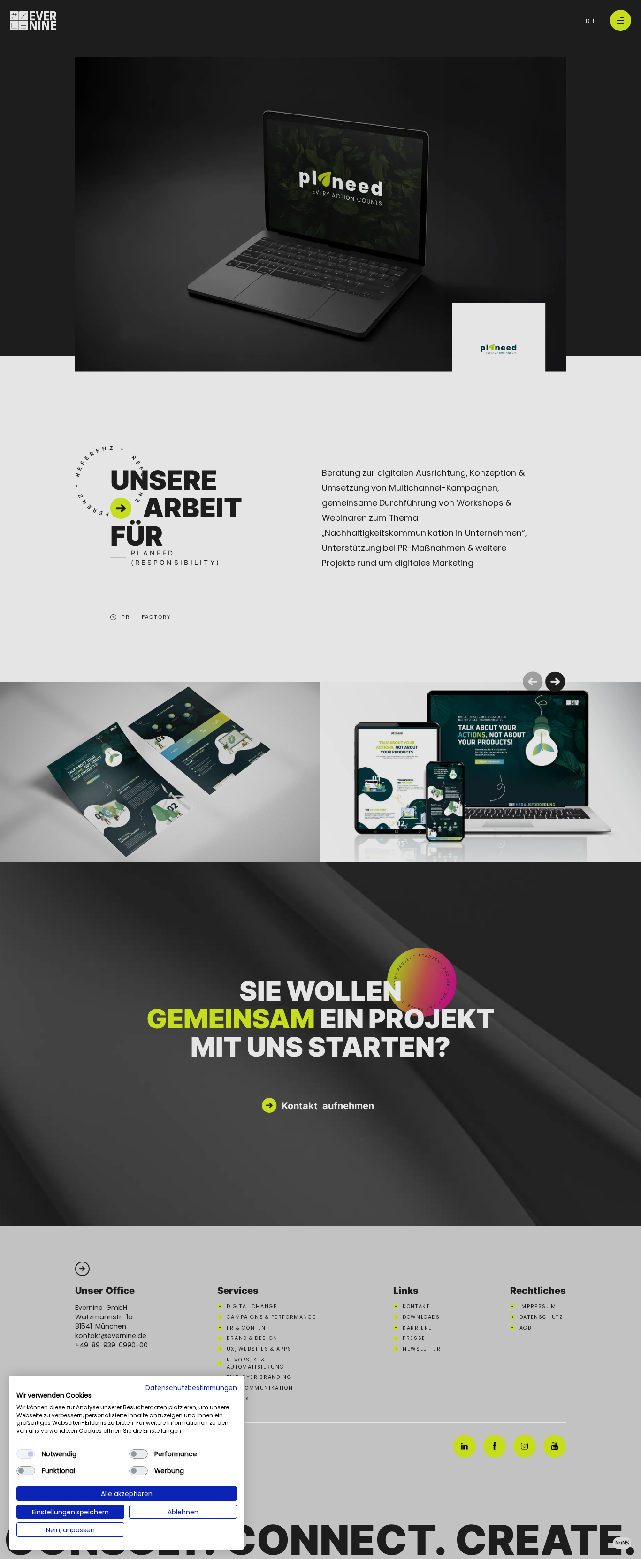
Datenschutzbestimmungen (191, 1387)
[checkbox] (25, 1454)
